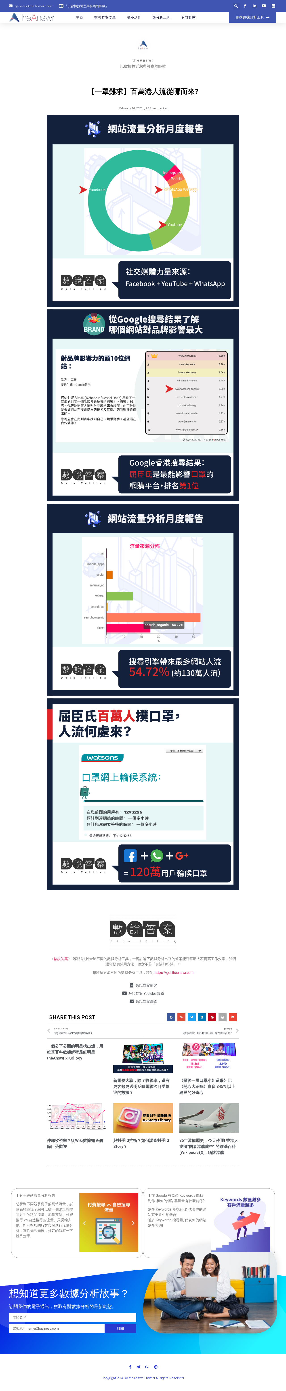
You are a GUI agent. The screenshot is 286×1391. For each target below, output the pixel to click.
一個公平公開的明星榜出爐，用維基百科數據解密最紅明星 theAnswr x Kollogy (75, 1052)
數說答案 (61, 959)
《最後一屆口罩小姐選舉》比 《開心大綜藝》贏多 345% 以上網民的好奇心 (207, 1086)
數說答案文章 (105, 17)
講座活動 (134, 17)
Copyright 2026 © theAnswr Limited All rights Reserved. (143, 1378)
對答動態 (188, 17)
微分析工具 (161, 17)
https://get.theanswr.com (174, 973)
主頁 (79, 17)
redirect (163, 108)
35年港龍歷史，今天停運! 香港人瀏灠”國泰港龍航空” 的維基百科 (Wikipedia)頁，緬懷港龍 (208, 1146)
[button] (252, 17)
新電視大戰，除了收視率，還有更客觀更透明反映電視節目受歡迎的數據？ (141, 1086)
